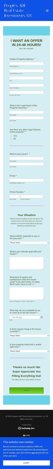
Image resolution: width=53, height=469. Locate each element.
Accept (26, 463)
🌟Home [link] (26, 435)
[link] (19, 16)
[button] (47, 10)
